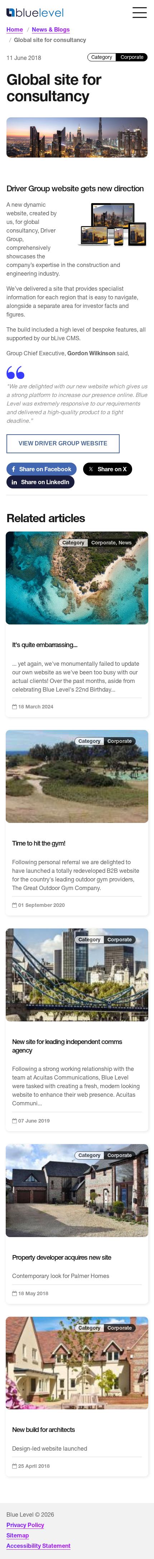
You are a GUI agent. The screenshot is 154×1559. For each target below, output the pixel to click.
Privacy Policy (25, 1524)
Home (14, 29)
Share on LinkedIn (43, 482)
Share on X (110, 469)
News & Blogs (51, 29)
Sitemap (17, 1535)
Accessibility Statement (38, 1545)
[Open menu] (140, 12)
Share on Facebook (43, 469)
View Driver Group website (63, 443)
